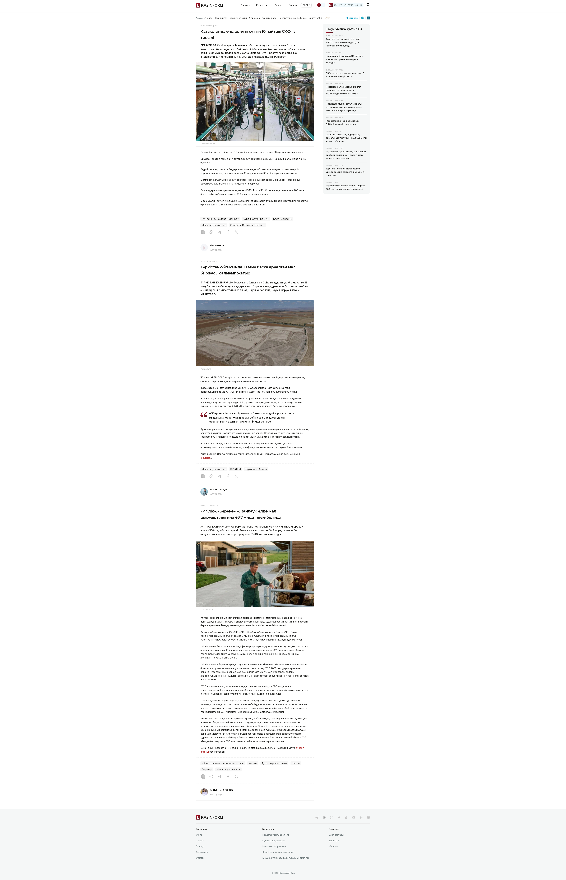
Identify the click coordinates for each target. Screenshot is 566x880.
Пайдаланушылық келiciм (275, 834)
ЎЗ (361, 5)
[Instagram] (202, 232)
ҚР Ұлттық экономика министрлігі (223, 763)
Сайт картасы (336, 834)
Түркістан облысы (256, 469)
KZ (330, 5)
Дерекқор (254, 18)
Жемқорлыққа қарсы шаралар (278, 852)
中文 (350, 5)
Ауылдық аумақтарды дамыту (220, 219)
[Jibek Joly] (353, 18)
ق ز (356, 5)
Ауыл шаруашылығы (256, 219)
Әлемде (200, 857)
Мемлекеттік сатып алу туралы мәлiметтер (286, 857)
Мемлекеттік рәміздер (274, 846)
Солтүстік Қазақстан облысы (247, 225)
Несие (296, 763)
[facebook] (339, 817)
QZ (335, 5)
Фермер (207, 769)
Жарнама (333, 846)
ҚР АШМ (235, 469)
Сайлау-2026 (315, 18)
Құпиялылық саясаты (273, 840)
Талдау (293, 5)
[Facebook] (228, 232)
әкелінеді (205, 457)
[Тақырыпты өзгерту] (321, 5)
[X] (236, 232)
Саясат (200, 840)
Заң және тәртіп (238, 18)
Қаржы (253, 763)
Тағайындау (221, 18)
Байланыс (334, 840)
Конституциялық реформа (293, 18)
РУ (340, 5)
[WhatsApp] (211, 232)
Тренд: (199, 18)
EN (345, 5)
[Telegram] (219, 232)
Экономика (202, 852)
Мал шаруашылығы (214, 225)
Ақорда (208, 18)
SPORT (306, 5)
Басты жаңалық (282, 219)
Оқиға (199, 834)
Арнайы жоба (269, 18)
